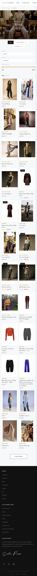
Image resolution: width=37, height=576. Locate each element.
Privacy (18, 573)
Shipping (5, 522)
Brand (3, 57)
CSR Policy (5, 532)
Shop (8, 8)
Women (11, 2)
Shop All (4, 475)
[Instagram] (8, 564)
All (11, 42)
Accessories (21, 42)
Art (3, 492)
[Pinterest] (13, 564)
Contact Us (5, 525)
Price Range (5, 64)
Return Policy (6, 515)
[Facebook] (3, 564)
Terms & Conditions (8, 529)
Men (17, 2)
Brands (4, 495)
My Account (6, 508)
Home (34, 2)
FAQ (3, 518)
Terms (12, 573)
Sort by (4, 51)
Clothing (18, 46)
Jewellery (26, 2)
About (4, 512)
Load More (19, 456)
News (3, 498)
